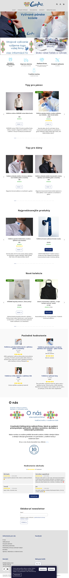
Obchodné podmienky (8, 545)
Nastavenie (17, 575)
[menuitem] (14, 10)
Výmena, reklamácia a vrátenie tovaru (13, 551)
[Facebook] (4, 569)
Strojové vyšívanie (7, 543)
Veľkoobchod (6, 542)
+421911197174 (7, 564)
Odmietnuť (43, 569)
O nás (4, 540)
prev (4, 114)
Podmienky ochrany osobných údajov (13, 547)
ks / (38, 563)
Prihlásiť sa (24, 522)
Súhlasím (51, 569)
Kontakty (5, 549)
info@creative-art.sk (8, 563)
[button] (3, 25)
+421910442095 (7, 566)
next (64, 114)
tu (35, 571)
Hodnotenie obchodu (34, 465)
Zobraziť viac (34, 496)
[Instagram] (7, 569)
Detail (18, 124)
